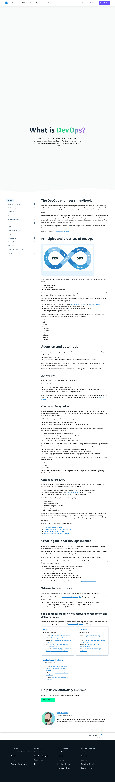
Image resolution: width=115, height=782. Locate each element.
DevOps (10, 200)
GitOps (10, 227)
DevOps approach (13, 219)
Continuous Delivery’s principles (54, 531)
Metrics (10, 223)
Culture (97, 738)
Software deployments (15, 230)
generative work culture (88, 581)
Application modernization (53, 660)
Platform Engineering (14, 208)
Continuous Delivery (14, 204)
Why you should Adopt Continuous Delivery (58, 529)
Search (10, 253)
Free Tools (11, 245)
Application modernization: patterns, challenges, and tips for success (57, 668)
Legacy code (82, 630)
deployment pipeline (72, 492)
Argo (9, 215)
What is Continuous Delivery (53, 527)
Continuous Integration (15, 249)
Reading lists (12, 242)
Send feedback (48, 700)
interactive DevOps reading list (71, 597)
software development (62, 231)
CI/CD (9, 234)
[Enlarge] (91, 245)
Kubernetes (11, 211)
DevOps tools (12, 238)
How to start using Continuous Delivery (56, 533)
